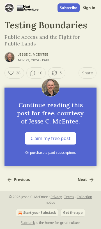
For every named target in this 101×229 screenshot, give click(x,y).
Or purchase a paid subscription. (50, 152)
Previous (22, 179)
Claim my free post (50, 138)
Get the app (73, 212)
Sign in (89, 7)
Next (82, 179)
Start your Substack (39, 212)
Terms (69, 196)
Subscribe (68, 7)
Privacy (56, 196)
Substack (28, 222)
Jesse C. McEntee (33, 54)
